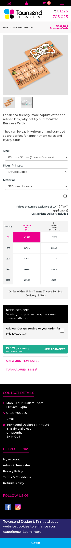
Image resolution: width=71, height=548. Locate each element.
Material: (9, 180)
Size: (6, 151)
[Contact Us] (9, 3)
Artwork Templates (22, 360)
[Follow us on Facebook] (8, 507)
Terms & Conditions (17, 477)
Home (5, 27)
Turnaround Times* (21, 369)
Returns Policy (13, 483)
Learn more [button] (32, 532)
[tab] (35, 361)
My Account (11, 459)
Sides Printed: (13, 165)
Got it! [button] (35, 543)
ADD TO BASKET (54, 349)
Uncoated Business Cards (22, 27)
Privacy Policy (13, 471)
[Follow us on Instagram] (18, 507)
